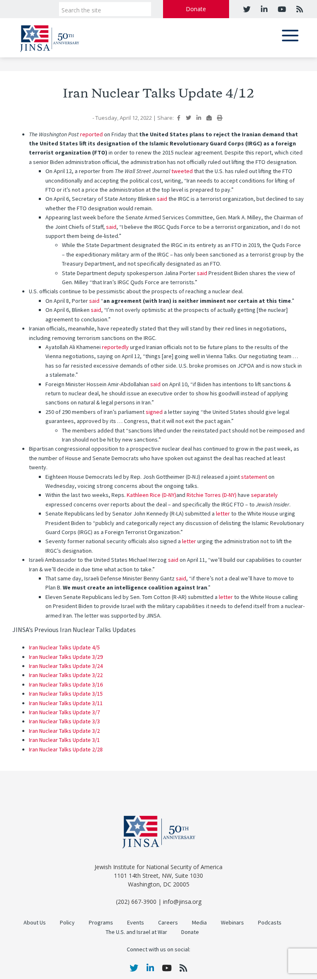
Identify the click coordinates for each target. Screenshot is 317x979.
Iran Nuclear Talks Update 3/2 (64, 731)
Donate (196, 9)
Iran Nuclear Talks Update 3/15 (66, 694)
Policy (67, 923)
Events (135, 923)
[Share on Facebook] (178, 117)
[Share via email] (209, 117)
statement (254, 477)
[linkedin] (263, 9)
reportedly (115, 347)
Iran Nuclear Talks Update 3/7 (64, 712)
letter (223, 514)
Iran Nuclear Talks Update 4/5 (64, 647)
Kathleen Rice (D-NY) (151, 495)
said (162, 199)
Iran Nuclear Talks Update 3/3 (64, 721)
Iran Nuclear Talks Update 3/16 (66, 685)
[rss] (298, 9)
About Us (35, 923)
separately (264, 495)
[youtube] (281, 9)
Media (199, 923)
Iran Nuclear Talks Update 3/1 (64, 740)
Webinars (232, 923)
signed (154, 412)
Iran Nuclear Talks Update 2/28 (66, 749)
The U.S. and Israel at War (136, 932)
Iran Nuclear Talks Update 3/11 (66, 703)
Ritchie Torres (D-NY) (212, 495)
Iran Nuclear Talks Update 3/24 (66, 666)
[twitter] (247, 9)
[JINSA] (49, 37)
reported (91, 134)
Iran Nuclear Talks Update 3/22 (66, 675)
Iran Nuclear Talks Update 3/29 (66, 657)
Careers (168, 923)
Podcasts (270, 923)
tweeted (182, 171)
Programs (101, 923)
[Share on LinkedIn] (198, 117)
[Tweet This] (188, 117)
